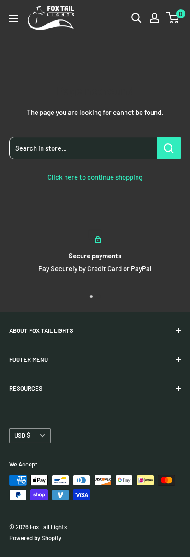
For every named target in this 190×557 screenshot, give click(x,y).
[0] (173, 17)
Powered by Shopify (35, 537)
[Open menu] (13, 18)
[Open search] (136, 18)
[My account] (154, 18)
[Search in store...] (169, 148)
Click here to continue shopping (95, 177)
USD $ (22, 435)
